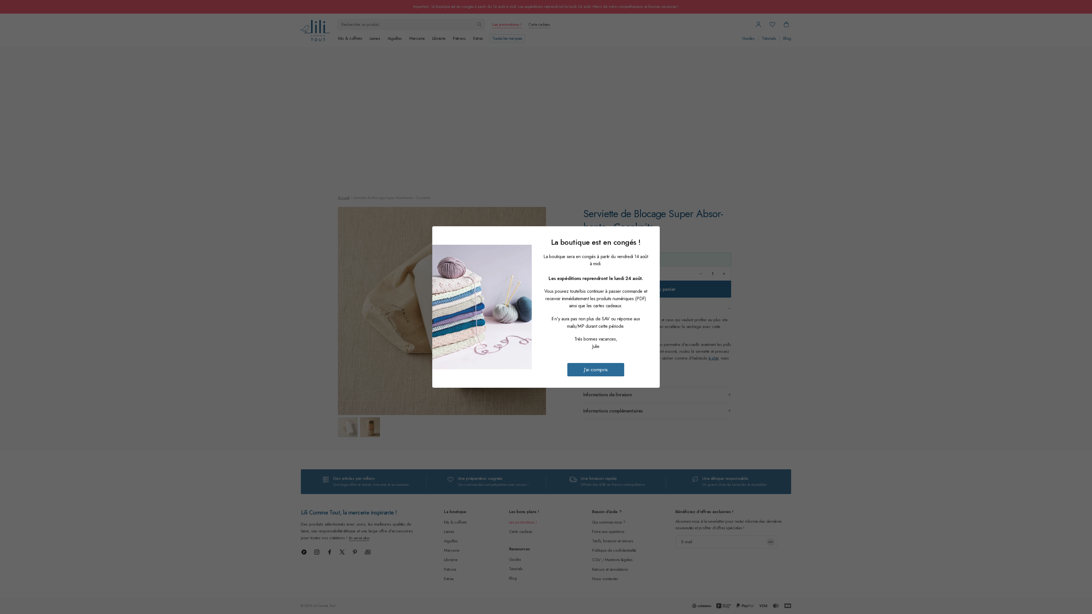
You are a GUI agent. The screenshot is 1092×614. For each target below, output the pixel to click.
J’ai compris (596, 369)
